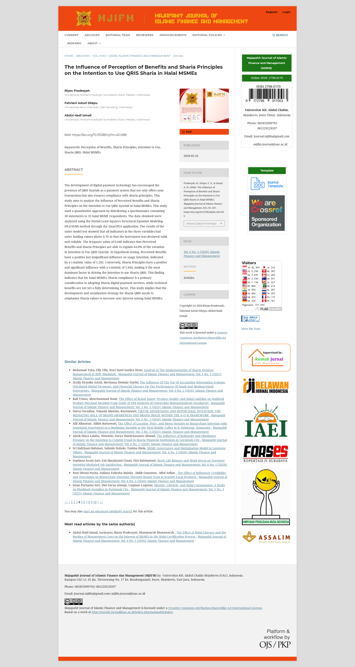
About (93, 43)
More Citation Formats (201, 223)
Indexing (74, 43)
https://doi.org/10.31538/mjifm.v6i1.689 (99, 135)
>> (101, 502)
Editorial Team (118, 35)
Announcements (172, 35)
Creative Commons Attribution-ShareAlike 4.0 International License (203, 338)
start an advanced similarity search (107, 511)
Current (71, 35)
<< (66, 502)
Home (69, 55)
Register (272, 12)
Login (286, 12)
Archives (92, 35)
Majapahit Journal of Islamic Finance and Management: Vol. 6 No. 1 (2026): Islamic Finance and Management (149, 417)
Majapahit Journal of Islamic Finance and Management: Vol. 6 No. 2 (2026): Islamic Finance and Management (150, 442)
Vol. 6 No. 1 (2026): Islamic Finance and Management (131, 55)
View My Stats (250, 329)
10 (95, 502)
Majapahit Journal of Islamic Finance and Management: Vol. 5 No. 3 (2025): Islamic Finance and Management (150, 430)
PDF (188, 131)
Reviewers (144, 35)
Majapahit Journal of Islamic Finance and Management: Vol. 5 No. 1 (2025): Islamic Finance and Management (149, 405)
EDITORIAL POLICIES (207, 35)
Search (281, 35)
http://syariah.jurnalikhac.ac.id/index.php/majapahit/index (132, 612)
